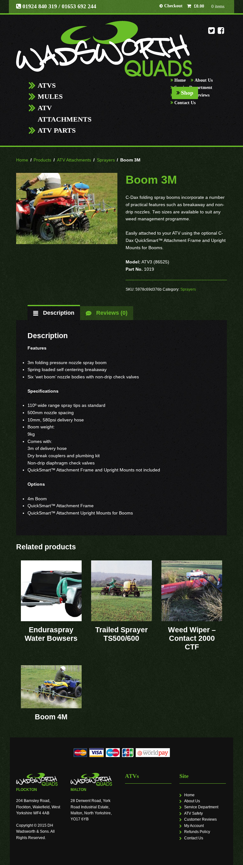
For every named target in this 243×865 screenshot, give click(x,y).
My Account (194, 826)
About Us (204, 80)
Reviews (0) (111, 313)
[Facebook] (221, 32)
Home (180, 80)
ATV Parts (57, 130)
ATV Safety (193, 813)
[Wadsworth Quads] (104, 49)
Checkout (173, 5)
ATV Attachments (64, 113)
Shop (187, 93)
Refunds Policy (197, 832)
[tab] (54, 313)
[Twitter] (211, 32)
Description (57, 313)
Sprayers (106, 159)
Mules (50, 96)
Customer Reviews (200, 819)
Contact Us (185, 102)
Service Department (201, 807)
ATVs (47, 85)
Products (42, 159)
